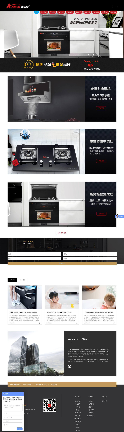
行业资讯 (22, 280)
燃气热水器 (78, 413)
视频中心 (61, 12)
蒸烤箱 (78, 430)
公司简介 (91, 401)
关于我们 (43, 12)
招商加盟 (69, 12)
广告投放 (91, 413)
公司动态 (12, 280)
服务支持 (87, 12)
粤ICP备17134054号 (24, 413)
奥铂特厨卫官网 (27, 384)
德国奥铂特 (54, 384)
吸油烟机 (77, 401)
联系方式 (104, 12)
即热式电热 (78, 422)
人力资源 (96, 12)
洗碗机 (78, 427)
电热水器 (77, 416)
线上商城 (113, 12)
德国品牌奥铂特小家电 (41, 384)
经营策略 (91, 407)
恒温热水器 (78, 419)
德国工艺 (91, 410)
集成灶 (78, 410)
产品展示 (52, 12)
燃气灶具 (77, 404)
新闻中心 (78, 12)
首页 (36, 12)
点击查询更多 (62, 233)
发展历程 (91, 404)
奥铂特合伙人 (91, 416)
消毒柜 (78, 407)
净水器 (78, 424)
